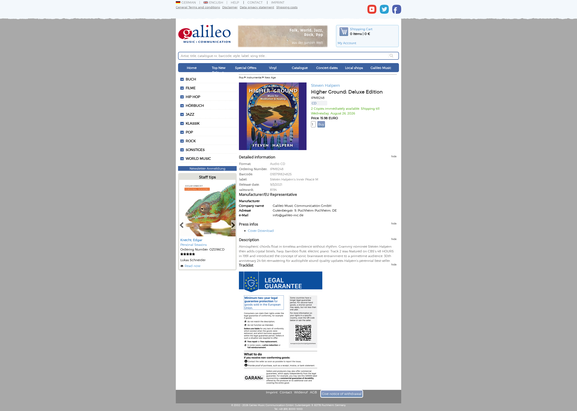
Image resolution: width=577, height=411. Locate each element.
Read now (192, 266)
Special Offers (245, 68)
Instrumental (254, 77)
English (216, 2)
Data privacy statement (257, 7)
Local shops (354, 68)
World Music (198, 158)
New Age (270, 77)
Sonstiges (195, 150)
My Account (347, 43)
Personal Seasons (193, 245)
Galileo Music (381, 68)
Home (192, 68)
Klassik (192, 123)
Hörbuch (195, 105)
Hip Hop (193, 97)
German (188, 2)
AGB (313, 392)
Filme (191, 88)
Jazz (190, 114)
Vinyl (273, 68)
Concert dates (327, 68)
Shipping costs (287, 7)
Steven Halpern (325, 85)
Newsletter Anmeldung (207, 168)
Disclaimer (230, 7)
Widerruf (301, 392)
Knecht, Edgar (191, 240)
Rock (191, 141)
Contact (255, 2)
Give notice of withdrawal (342, 394)
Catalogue (300, 68)
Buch (191, 79)
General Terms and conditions (198, 7)
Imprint (277, 2)
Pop (189, 132)
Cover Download (261, 231)
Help (235, 2)
